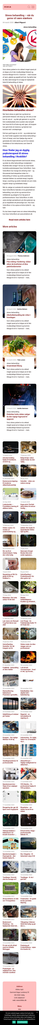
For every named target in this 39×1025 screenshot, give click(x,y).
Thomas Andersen (23, 256)
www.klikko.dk (21, 1000)
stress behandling (30, 27)
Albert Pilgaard (20, 22)
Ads (19, 1009)
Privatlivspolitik (22, 1022)
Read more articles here (19, 220)
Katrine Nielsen (22, 309)
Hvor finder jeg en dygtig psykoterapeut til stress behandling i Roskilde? (16, 153)
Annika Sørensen (22, 408)
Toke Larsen (21, 360)
